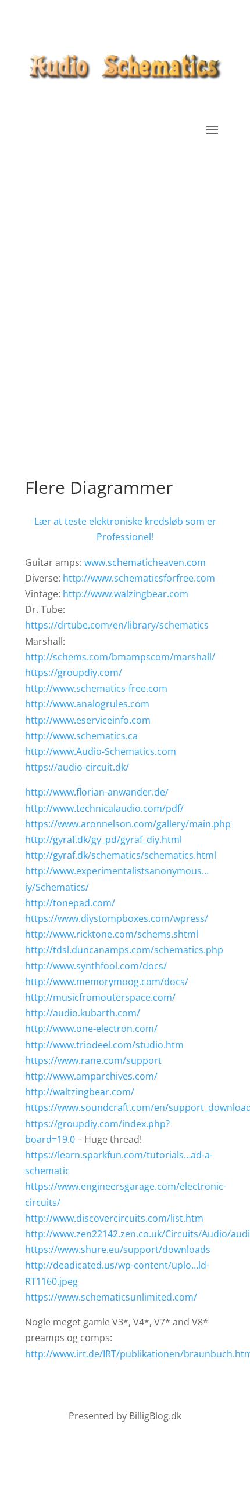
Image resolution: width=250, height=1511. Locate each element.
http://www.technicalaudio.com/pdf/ (104, 808)
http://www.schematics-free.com (96, 688)
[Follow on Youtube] (148, 1450)
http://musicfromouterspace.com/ (100, 997)
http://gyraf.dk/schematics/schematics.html (120, 855)
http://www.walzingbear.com (125, 593)
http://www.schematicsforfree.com (139, 578)
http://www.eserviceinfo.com (88, 720)
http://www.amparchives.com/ (91, 1076)
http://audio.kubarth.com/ (82, 1013)
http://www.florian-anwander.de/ (97, 792)
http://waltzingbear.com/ (79, 1091)
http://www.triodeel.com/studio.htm (104, 1044)
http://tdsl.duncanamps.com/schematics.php (124, 949)
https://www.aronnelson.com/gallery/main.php (128, 824)
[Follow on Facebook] (101, 1450)
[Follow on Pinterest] (125, 1450)
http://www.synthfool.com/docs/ (96, 966)
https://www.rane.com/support (93, 1060)
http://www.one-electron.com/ (91, 1028)
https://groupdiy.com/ (73, 672)
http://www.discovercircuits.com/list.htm (114, 1218)
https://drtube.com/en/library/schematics (117, 625)
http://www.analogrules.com (87, 704)
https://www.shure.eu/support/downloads (117, 1249)
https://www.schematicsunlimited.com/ (111, 1297)
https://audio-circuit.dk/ (77, 767)
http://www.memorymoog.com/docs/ (106, 981)
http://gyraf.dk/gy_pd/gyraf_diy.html (103, 839)
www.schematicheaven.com (145, 562)
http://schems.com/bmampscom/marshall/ (120, 657)
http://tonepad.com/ (70, 902)
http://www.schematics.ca (81, 735)
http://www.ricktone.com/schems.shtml (111, 934)
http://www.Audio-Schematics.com (100, 751)
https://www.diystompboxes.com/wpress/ (116, 918)
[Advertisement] (125, 315)
